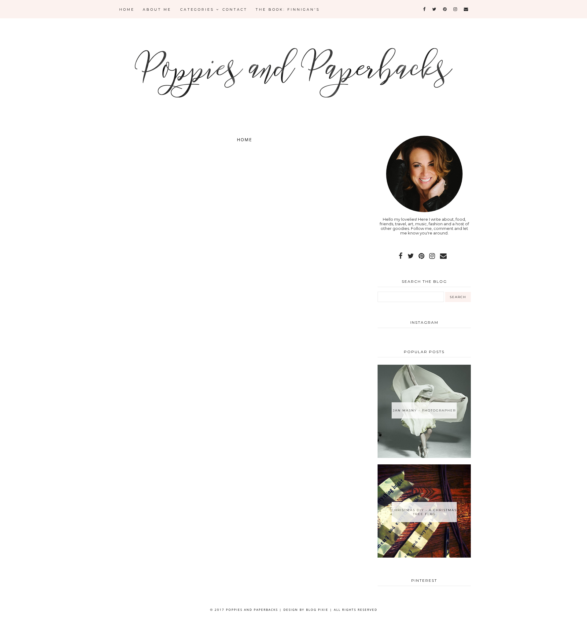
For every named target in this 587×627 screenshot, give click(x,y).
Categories (198, 9)
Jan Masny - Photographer (424, 410)
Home (127, 9)
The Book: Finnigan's (288, 9)
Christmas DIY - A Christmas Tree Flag (424, 512)
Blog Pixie (317, 609)
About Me (157, 9)
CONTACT (235, 9)
